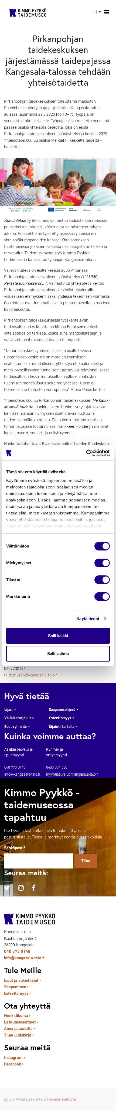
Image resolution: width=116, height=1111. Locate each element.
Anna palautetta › (19, 1028)
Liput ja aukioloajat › (22, 980)
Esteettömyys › (17, 993)
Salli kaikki (58, 635)
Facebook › (13, 1064)
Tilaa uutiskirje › (19, 1035)
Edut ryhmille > (17, 726)
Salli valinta (58, 653)
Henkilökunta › (17, 1015)
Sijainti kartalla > (63, 726)
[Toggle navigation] (107, 12)
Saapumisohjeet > (63, 709)
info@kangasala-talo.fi (24, 958)
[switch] (102, 563)
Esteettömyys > (61, 718)
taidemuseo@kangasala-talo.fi (30, 675)
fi (95, 12)
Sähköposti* (14, 848)
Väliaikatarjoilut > (19, 718)
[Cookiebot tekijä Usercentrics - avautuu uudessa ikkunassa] (86, 452)
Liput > (10, 709)
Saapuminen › (16, 987)
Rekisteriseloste (61, 1099)
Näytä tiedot (87, 618)
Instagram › (14, 1057)
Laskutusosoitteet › (21, 1022)
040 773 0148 (17, 951)
